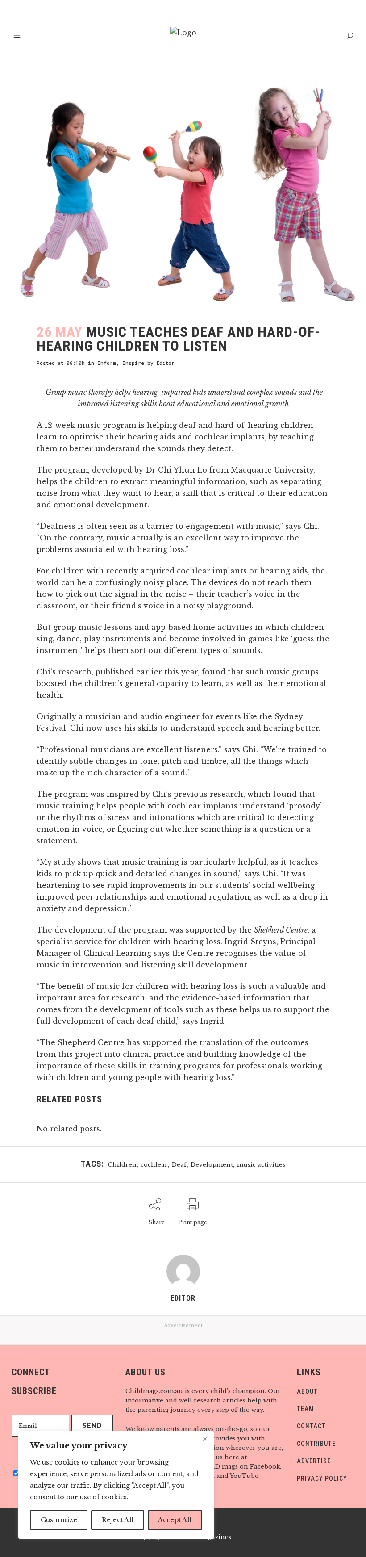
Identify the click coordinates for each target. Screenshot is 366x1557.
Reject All (117, 1520)
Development (212, 1164)
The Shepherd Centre (82, 1042)
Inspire (133, 363)
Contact (311, 1426)
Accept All (174, 1520)
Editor (166, 363)
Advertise (314, 1461)
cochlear (154, 1164)
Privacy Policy (322, 1478)
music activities (261, 1164)
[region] (116, 1485)
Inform (106, 363)
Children (122, 1164)
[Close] (205, 1438)
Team (305, 1408)
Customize (59, 1520)
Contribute (316, 1443)
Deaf (179, 1164)
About (307, 1391)
